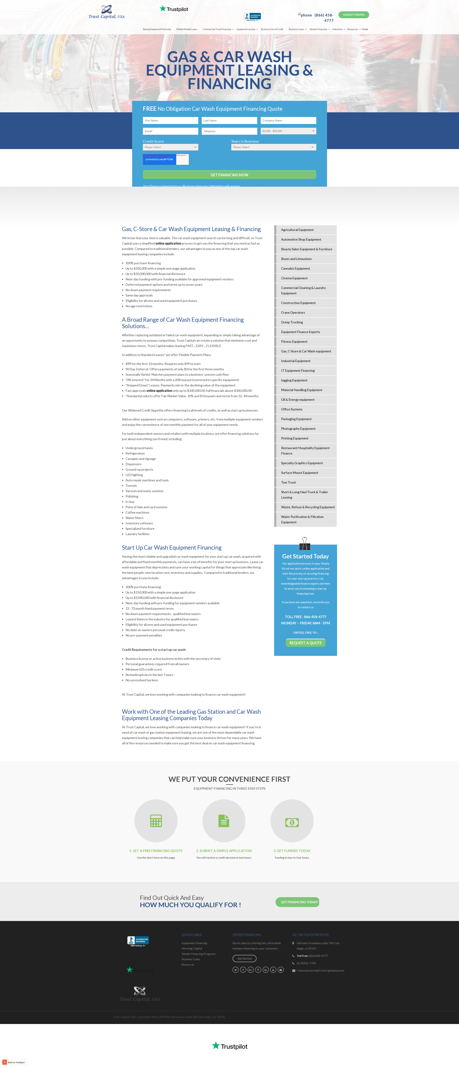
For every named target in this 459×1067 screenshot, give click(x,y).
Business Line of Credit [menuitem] (272, 29)
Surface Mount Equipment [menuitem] (299, 473)
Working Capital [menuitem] (192, 948)
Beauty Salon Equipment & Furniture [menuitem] (306, 249)
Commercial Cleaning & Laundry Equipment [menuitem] (303, 290)
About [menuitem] (365, 29)
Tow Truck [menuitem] (288, 482)
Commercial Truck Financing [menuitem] (217, 29)
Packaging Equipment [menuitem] (296, 419)
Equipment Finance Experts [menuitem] (300, 332)
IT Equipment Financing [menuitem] (298, 370)
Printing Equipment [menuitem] (294, 438)
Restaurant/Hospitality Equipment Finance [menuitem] (305, 450)
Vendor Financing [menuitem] (318, 29)
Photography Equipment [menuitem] (298, 428)
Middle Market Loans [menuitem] (186, 29)
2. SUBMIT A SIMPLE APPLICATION (224, 851)
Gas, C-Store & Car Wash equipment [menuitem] (306, 351)
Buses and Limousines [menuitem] (296, 259)
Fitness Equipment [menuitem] (294, 341)
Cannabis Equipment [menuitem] (295, 268)
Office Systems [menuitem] (291, 409)
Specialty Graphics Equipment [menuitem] (302, 463)
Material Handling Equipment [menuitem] (301, 390)
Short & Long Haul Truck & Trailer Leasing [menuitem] (304, 494)
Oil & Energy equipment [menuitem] (297, 399)
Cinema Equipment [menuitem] (294, 278)
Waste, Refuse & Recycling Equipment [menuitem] (308, 507)
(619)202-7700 (306, 963)
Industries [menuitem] (337, 29)
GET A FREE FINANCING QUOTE (158, 851)
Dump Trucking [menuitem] (292, 322)
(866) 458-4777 (324, 18)
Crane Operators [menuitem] (293, 312)
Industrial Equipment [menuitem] (296, 361)
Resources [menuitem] (352, 29)
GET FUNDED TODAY (293, 851)
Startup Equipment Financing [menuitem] (157, 29)
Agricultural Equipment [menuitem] (297, 230)
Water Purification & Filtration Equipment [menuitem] (302, 519)
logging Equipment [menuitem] (294, 380)
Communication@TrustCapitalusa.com (320, 970)
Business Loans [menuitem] (296, 29)
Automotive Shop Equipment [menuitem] (301, 239)
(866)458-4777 (318, 955)
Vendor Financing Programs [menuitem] (199, 953)
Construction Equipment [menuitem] (298, 303)
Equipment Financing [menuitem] (194, 943)
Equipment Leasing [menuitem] (246, 29)
